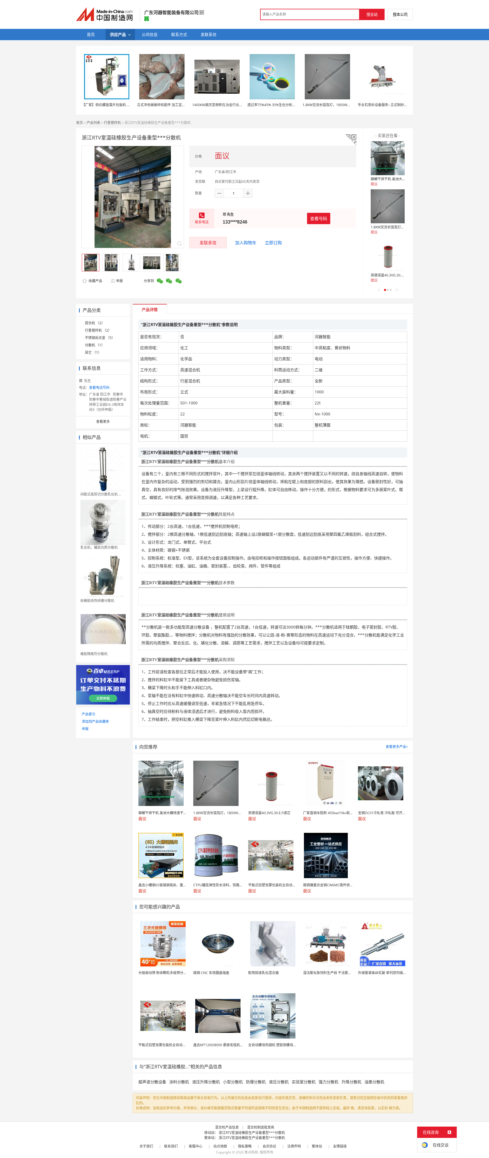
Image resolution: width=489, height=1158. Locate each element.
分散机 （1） (95, 345)
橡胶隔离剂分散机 (94, 653)
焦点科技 (251, 1152)
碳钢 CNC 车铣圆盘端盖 (211, 972)
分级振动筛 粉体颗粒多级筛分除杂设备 (167, 972)
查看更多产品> (397, 746)
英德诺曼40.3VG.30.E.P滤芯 (392, 275)
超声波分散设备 (152, 1081)
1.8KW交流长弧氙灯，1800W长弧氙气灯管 (335, 104)
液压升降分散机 (206, 1081)
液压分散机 (279, 1081)
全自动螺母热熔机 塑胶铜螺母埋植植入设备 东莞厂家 (288, 1045)
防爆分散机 (256, 1081)
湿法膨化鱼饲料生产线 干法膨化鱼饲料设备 (335, 972)
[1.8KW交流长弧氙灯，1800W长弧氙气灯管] (388, 206)
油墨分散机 (374, 1081)
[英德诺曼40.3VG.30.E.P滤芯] (388, 254)
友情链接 (340, 1146)
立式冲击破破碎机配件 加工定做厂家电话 (168, 104)
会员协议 (269, 1146)
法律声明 (294, 1146)
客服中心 (195, 1146)
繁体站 (317, 1146)
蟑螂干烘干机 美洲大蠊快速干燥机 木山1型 (403, 179)
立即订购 (273, 242)
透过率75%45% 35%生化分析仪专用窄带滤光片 (283, 104)
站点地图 (220, 1146)
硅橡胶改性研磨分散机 (97, 600)
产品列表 (93, 122)
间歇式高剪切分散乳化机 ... (100, 494)
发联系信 (208, 242)
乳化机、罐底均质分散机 (99, 547)
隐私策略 (245, 1146)
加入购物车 (245, 242)
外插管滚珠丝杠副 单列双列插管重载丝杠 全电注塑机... (399, 972)
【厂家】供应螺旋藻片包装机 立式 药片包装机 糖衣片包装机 (127, 104)
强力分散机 (328, 1081)
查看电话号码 (99, 387)
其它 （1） (93, 352)
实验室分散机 (304, 1081)
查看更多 (103, 421)
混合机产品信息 (227, 1127)
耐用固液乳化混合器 (263, 972)
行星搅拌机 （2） (98, 330)
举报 (119, 280)
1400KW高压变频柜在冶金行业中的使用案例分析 (229, 104)
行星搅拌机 (112, 122)
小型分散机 (233, 1081)
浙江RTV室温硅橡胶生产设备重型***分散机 (252, 1132)
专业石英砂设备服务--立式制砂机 (383, 104)
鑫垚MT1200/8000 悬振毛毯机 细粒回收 (223, 1045)
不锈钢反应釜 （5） (100, 337)
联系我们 (171, 1146)
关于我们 (146, 1146)
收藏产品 (95, 280)
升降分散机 (351, 1081)
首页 (79, 122)
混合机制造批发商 (260, 1127)
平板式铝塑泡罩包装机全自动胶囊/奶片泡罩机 (172, 1045)
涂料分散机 (179, 1081)
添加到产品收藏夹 (95, 721)
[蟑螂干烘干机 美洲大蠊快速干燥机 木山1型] (388, 158)
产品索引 (88, 714)
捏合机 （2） (95, 323)
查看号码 (318, 218)
